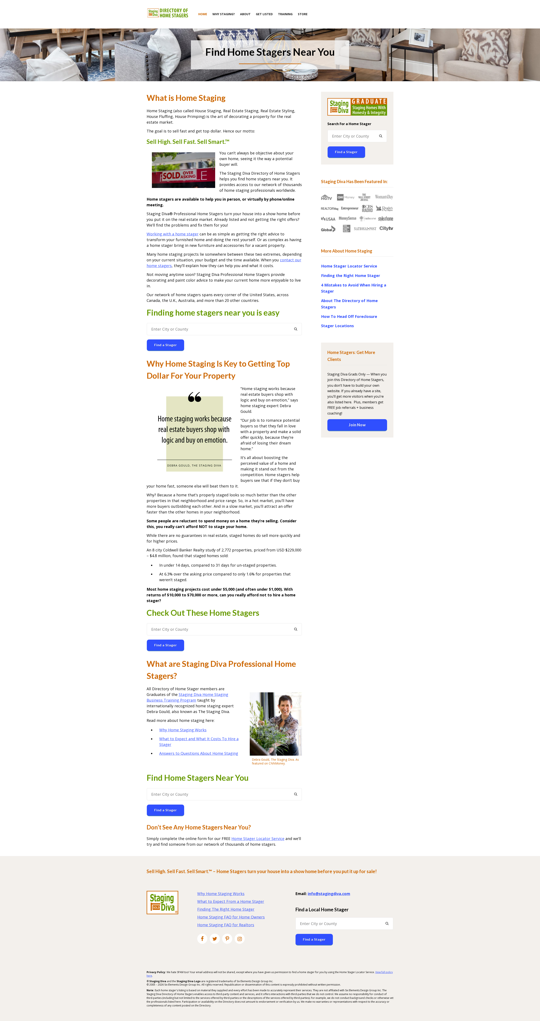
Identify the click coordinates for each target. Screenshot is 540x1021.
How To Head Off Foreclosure (349, 316)
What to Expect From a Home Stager (230, 901)
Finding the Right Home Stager (350, 275)
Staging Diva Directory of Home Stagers (168, 13)
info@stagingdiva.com (329, 893)
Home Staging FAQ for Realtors (225, 924)
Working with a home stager (172, 233)
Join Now (357, 425)
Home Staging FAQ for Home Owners (231, 917)
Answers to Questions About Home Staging (198, 753)
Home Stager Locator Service (257, 838)
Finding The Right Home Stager (225, 909)
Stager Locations (337, 325)
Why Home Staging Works (183, 729)
